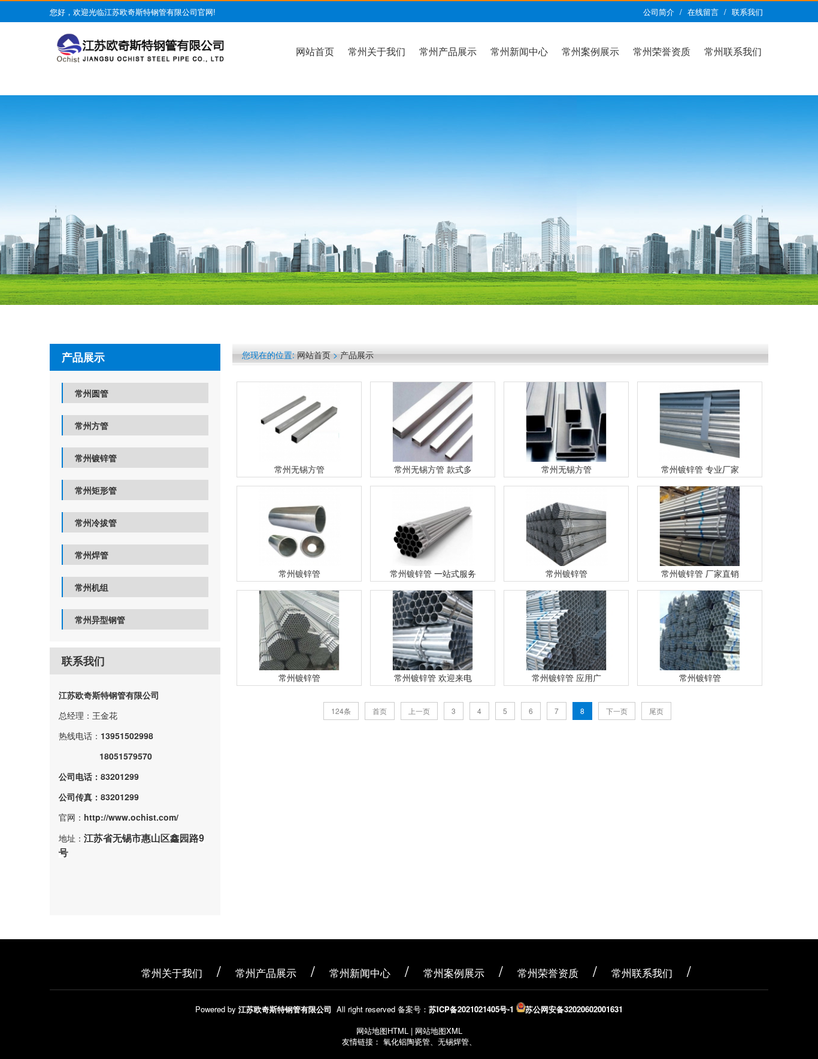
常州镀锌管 (96, 458)
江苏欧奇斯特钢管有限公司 (109, 695)
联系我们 (747, 11)
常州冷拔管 (96, 522)
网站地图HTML (382, 1030)
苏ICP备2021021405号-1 (471, 1009)
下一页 (617, 711)
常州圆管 (91, 393)
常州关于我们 (376, 51)
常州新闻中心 (519, 51)
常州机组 (91, 587)
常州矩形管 (96, 490)
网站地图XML (438, 1030)
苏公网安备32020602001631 (574, 1009)
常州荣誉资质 (661, 51)
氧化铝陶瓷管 (406, 1041)
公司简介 (658, 11)
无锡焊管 (453, 1041)
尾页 (656, 711)
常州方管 (91, 425)
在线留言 (703, 11)
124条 (341, 711)
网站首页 (315, 51)
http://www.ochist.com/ (131, 817)
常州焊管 (91, 555)
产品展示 (357, 355)
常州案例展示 (590, 51)
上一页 (419, 711)
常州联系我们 (733, 51)
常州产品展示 (448, 51)
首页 (379, 711)
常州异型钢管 (100, 619)
